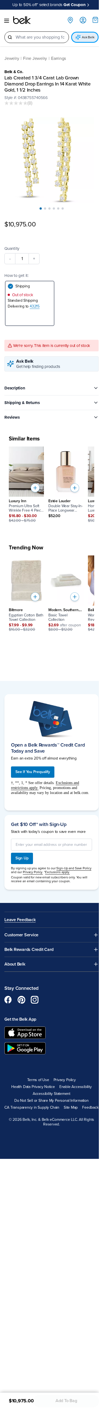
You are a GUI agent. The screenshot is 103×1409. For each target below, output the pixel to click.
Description (14, 388)
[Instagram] (34, 1000)
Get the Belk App (20, 1019)
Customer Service (21, 935)
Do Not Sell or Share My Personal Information (51, 1100)
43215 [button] (35, 306)
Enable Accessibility (75, 1087)
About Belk (14, 964)
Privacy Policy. (33, 872)
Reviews (12, 417)
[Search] (10, 37)
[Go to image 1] (41, 208)
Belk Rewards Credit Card (29, 949)
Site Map (71, 1107)
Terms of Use (38, 1080)
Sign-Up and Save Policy (73, 868)
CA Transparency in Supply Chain (31, 1107)
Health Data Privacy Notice (33, 1087)
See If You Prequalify (32, 771)
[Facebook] (8, 1000)
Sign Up (22, 858)
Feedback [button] (90, 1107)
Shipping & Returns (22, 402)
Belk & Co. (13, 71)
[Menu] (6, 20)
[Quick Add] (35, 487)
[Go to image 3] (49, 208)
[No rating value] (15, 103)
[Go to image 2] (45, 208)
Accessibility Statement (51, 1094)
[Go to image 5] (58, 208)
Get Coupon (74, 4)
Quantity (11, 248)
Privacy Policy (65, 1080)
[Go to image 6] (63, 208)
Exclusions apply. (57, 872)
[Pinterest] (21, 1000)
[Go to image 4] (54, 208)
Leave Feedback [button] (20, 920)
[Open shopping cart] (95, 20)
